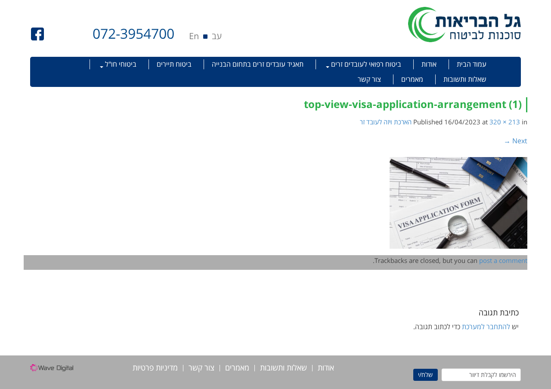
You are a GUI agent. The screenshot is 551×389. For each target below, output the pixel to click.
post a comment (503, 260)
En (194, 36)
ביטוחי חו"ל (119, 64)
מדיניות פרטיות (155, 368)
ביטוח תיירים (174, 64)
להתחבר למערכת (486, 326)
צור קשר (369, 79)
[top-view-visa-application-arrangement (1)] (458, 202)
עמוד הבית (471, 64)
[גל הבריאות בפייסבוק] (37, 33)
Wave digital (51, 370)
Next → (515, 140)
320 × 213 (504, 121)
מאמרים (412, 79)
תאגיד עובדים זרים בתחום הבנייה (257, 64)
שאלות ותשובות (464, 79)
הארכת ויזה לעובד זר (386, 121)
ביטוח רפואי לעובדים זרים (365, 64)
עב (217, 36)
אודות (428, 64)
